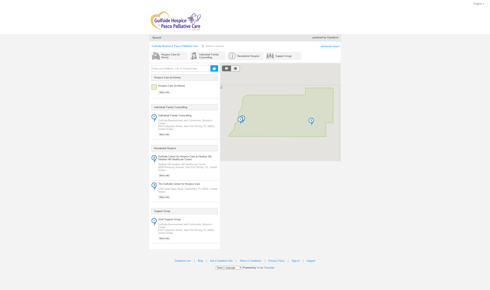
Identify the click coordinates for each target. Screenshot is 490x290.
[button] (240, 120)
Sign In (296, 260)
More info (164, 92)
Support (311, 260)
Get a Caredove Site (221, 260)
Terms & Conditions (250, 260)
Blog (200, 260)
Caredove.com (183, 260)
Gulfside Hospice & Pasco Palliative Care (175, 46)
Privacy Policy (277, 260)
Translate (269, 267)
